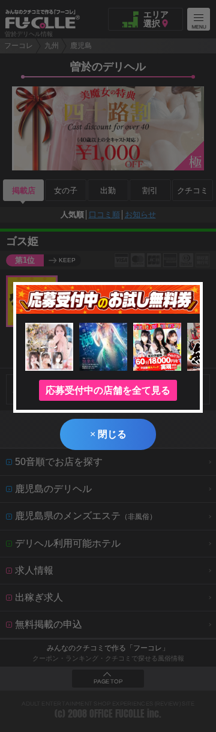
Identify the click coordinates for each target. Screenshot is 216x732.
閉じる (108, 434)
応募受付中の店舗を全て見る (108, 390)
